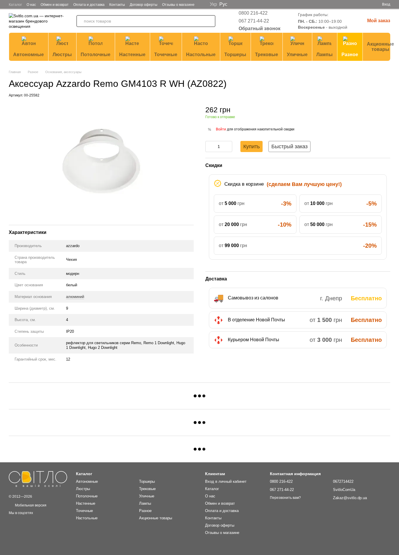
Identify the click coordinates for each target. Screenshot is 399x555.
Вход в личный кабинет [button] (226, 481)
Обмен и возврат (55, 5)
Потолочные (95, 54)
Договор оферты (143, 5)
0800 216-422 (253, 13)
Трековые (266, 54)
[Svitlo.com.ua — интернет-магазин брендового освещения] (38, 479)
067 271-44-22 (254, 20)
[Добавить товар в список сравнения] (385, 112)
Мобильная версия (30, 505)
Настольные (201, 54)
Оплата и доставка (89, 5)
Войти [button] (221, 129)
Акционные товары (380, 47)
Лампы (324, 54)
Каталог (15, 5)
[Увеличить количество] (228, 146)
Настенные (132, 54)
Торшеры (235, 54)
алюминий (75, 296)
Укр (213, 4)
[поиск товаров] (209, 21)
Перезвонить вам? (285, 498)
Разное (349, 54)
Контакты (117, 5)
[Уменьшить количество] (210, 146)
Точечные (165, 54)
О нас (31, 5)
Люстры (62, 54)
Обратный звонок (259, 28)
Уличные (297, 54)
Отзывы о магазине (178, 5)
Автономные (28, 54)
